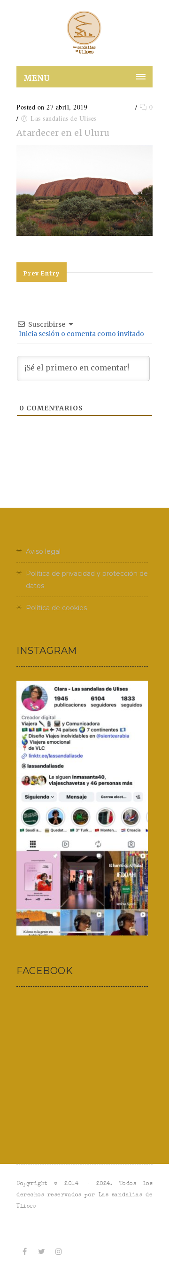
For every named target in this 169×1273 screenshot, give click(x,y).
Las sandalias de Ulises (64, 118)
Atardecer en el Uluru (62, 132)
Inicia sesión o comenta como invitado (80, 334)
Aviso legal (43, 551)
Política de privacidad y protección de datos (87, 579)
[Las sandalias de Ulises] (84, 32)
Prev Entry (41, 273)
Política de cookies (56, 608)
